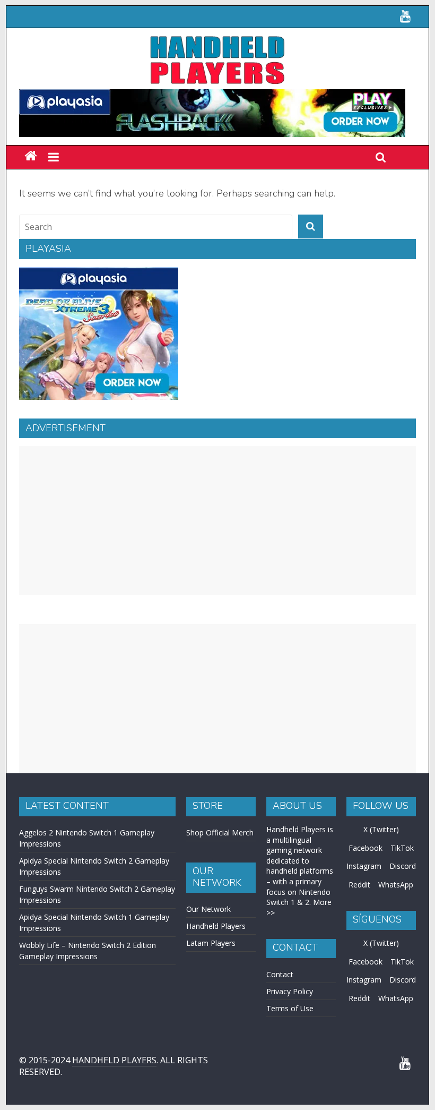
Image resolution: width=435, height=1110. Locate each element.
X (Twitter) (381, 829)
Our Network (208, 909)
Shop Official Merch (220, 832)
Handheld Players (216, 926)
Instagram (363, 866)
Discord (402, 866)
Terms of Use (290, 1008)
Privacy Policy (289, 991)
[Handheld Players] (30, 156)
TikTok (402, 848)
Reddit (359, 885)
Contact (279, 974)
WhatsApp (395, 885)
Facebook (365, 848)
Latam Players (211, 943)
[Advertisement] (217, 520)
